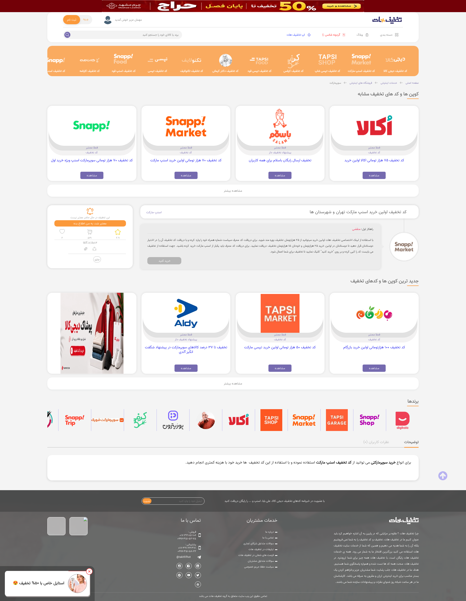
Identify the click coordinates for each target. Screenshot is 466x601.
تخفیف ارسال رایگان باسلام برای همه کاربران (280, 160)
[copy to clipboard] (86, 249)
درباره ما (269, 532)
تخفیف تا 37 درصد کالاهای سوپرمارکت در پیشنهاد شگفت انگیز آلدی (186, 349)
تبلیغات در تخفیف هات (261, 549)
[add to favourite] (62, 232)
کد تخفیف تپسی (157, 71)
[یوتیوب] (189, 575)
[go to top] (442, 475)
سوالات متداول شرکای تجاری (258, 543)
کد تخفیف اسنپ (55, 71)
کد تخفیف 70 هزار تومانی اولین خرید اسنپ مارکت (186, 160)
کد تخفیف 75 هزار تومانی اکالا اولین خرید (374, 160)
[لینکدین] (198, 566)
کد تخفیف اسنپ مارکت (361, 71)
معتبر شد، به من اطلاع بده (90, 223)
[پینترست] (179, 575)
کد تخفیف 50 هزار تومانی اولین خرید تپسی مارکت (280, 347)
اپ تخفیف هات (296, 35)
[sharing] (94, 249)
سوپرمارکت (335, 83)
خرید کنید (164, 261)
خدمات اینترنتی (389, 83)
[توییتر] (198, 575)
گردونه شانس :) (331, 35)
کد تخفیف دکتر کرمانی (225, 71)
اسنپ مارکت (154, 212)
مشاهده (374, 175)
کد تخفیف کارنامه (90, 71)
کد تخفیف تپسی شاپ (327, 71)
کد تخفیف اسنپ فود (124, 71)
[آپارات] (198, 584)
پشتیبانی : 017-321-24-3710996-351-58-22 (187, 548)
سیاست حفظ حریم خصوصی (259, 567)
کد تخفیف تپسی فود (260, 71)
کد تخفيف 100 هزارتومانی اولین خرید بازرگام (374, 347)
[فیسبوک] (189, 566)
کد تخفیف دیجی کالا (395, 71)
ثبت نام (71, 19)
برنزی (97, 259)
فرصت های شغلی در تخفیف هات (256, 555)
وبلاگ (360, 35)
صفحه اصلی (412, 83)
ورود (85, 19)
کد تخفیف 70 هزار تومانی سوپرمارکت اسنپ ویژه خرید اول (92, 160)
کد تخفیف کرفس (293, 71)
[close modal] (89, 571)
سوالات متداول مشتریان (261, 561)
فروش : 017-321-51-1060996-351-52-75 (186, 535)
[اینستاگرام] (179, 566)
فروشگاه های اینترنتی (361, 83)
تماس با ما (268, 537)
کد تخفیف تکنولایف (191, 71)
